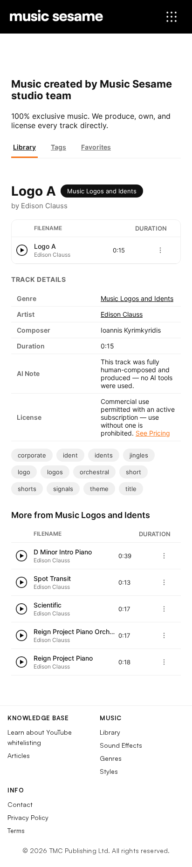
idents (104, 455)
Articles (18, 755)
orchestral (94, 472)
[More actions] (160, 250)
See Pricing (153, 433)
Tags (58, 147)
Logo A (45, 246)
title (131, 488)
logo (24, 472)
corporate (32, 455)
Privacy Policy (27, 817)
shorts (27, 488)
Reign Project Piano (63, 658)
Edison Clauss (122, 314)
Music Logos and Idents (102, 191)
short (133, 472)
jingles (139, 455)
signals (63, 488)
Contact (20, 804)
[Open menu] (171, 16)
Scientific (48, 605)
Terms (16, 830)
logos (55, 472)
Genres (111, 758)
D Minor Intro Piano (63, 552)
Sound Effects (121, 745)
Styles (109, 771)
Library (24, 147)
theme (99, 488)
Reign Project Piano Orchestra (79, 631)
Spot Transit (52, 578)
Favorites (96, 147)
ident (70, 455)
